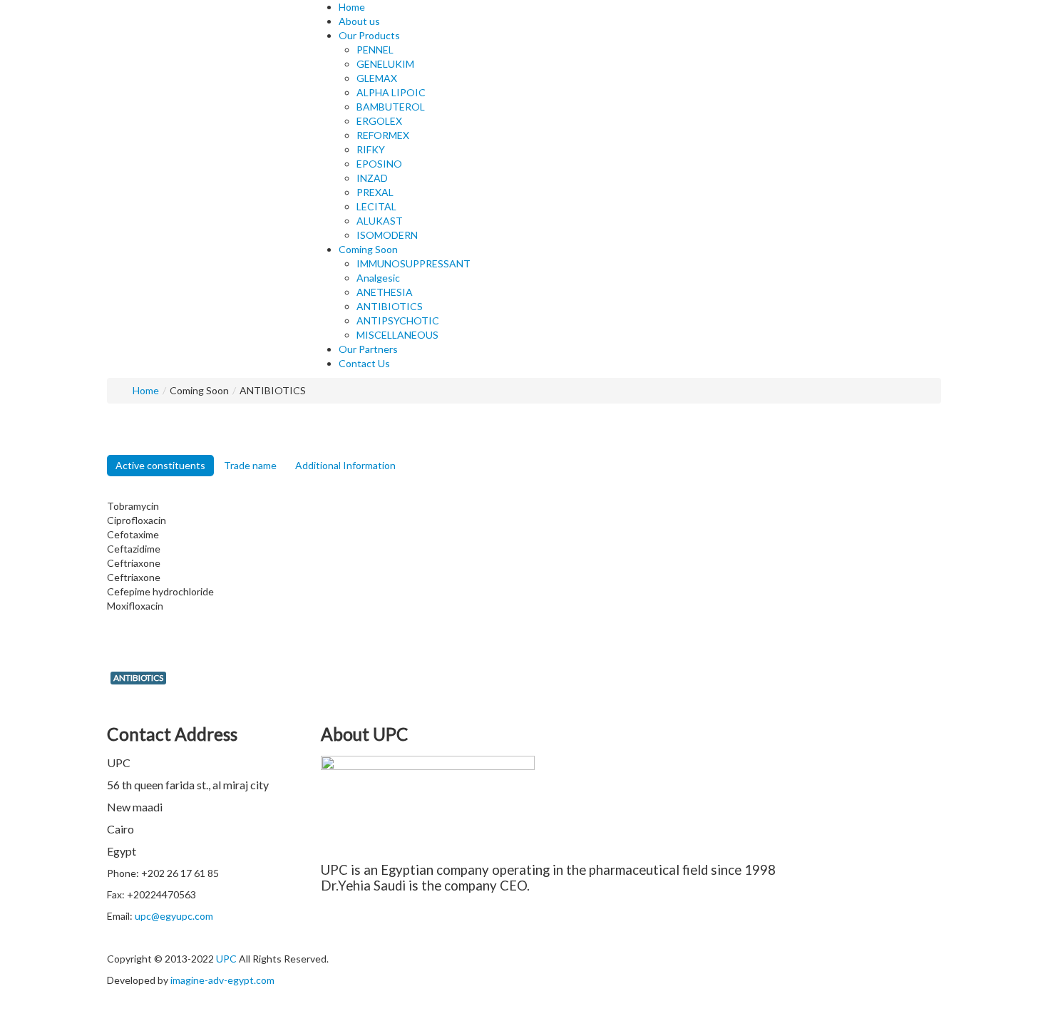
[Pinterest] (558, 959)
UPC (226, 959)
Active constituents (160, 465)
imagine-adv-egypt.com (222, 980)
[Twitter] (549, 959)
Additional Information (345, 465)
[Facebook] (539, 959)
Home (146, 390)
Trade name (250, 465)
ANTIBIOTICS (138, 677)
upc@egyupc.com (174, 916)
